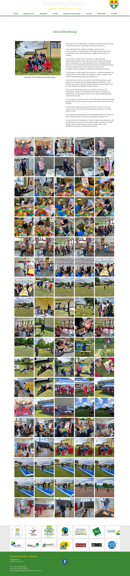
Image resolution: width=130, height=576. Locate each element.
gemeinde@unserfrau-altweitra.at (29, 570)
